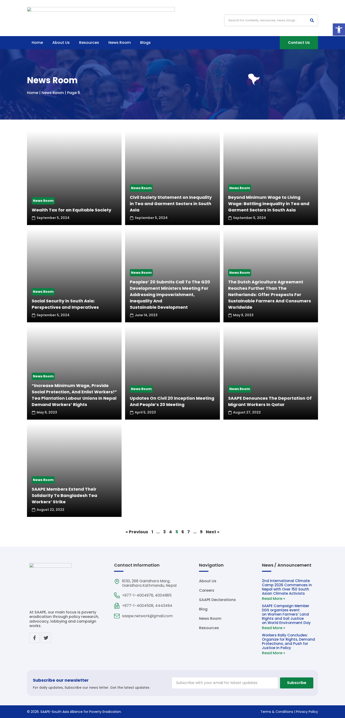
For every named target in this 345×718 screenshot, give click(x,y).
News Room (119, 42)
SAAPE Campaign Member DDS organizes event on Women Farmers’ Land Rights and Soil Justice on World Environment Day (287, 614)
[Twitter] (46, 638)
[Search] (312, 20)
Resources (89, 42)
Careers (206, 590)
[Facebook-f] (34, 638)
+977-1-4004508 (137, 605)
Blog (203, 609)
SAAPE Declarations (217, 600)
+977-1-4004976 (137, 595)
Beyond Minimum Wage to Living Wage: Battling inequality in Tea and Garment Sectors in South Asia (268, 203)
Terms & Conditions (277, 711)
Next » (212, 532)
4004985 (163, 595)
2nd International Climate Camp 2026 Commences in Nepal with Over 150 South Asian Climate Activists (287, 587)
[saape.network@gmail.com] (117, 616)
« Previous (137, 532)
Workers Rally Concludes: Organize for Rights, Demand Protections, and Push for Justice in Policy (288, 641)
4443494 (163, 605)
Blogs (145, 42)
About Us (61, 42)
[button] (339, 29)
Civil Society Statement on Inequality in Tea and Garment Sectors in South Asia (171, 203)
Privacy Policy (307, 711)
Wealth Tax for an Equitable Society (71, 210)
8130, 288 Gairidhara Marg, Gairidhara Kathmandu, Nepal (149, 583)
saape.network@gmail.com (147, 616)
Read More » (273, 598)
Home (37, 42)
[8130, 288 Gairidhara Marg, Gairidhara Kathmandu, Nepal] (117, 581)
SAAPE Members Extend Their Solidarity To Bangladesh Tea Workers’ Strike (64, 495)
